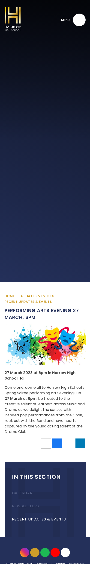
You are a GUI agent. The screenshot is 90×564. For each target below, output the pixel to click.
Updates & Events (37, 296)
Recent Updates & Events (28, 301)
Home (10, 296)
